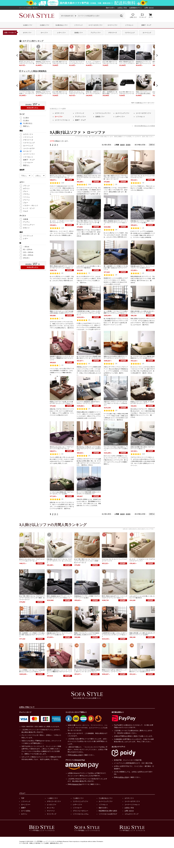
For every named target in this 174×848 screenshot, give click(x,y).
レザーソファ (61, 32)
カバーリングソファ (122, 113)
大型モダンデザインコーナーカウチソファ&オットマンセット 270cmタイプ (115, 403)
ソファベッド (78, 25)
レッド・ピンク (29, 208)
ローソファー (25, 804)
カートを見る (25, 811)
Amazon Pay (77, 784)
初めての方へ (110, 8)
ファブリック (28, 236)
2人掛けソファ (44, 25)
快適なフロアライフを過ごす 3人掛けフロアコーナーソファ (142, 402)
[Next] (157, 55)
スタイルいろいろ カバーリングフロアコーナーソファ (143, 176)
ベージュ (26, 197)
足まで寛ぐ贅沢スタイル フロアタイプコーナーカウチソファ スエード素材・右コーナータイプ (116, 177)
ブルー (25, 203)
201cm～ (26, 258)
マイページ (51, 811)
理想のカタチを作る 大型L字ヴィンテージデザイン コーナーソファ (115, 357)
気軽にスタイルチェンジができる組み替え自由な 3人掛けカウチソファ (61, 312)
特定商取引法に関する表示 (108, 811)
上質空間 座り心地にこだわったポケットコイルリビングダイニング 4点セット (89, 313)
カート (151, 17)
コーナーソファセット (62, 120)
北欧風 (25, 219)
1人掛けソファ (27, 25)
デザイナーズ (112, 32)
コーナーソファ (112, 25)
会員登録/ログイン (135, 8)
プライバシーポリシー (80, 811)
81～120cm (27, 249)
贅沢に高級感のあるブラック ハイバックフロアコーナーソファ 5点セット (116, 222)
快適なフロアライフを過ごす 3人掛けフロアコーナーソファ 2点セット (61, 402)
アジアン (26, 222)
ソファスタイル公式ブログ (108, 814)
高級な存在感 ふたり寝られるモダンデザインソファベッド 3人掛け (143, 312)
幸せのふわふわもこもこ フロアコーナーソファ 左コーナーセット (62, 176)
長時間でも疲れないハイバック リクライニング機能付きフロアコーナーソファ (62, 358)
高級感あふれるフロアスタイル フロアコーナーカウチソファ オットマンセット (89, 177)
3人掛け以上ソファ (62, 25)
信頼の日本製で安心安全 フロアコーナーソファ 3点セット (143, 447)
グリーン (26, 200)
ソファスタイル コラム (81, 814)
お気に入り (133, 17)
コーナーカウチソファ (95, 25)
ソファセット (129, 25)
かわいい (26, 228)
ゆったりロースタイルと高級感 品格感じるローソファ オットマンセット (89, 357)
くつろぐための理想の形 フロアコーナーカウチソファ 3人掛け (62, 492)
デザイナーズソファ (54, 801)
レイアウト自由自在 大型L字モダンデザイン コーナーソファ (88, 402)
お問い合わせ (149, 8)
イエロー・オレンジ (30, 205)
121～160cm (28, 252)
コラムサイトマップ (131, 814)
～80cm (26, 247)
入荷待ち (116, 398)
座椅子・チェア (146, 25)
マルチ (25, 211)
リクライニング (130, 32)
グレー (25, 191)
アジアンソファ (96, 32)
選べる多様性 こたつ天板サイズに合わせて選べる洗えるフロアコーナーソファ (116, 267)
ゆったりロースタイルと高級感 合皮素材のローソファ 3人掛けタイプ (143, 357)
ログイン (24, 814)
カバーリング (147, 32)
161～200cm (28, 255)
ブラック (26, 186)
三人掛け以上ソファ (105, 798)
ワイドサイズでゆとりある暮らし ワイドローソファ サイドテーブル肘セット (116, 448)
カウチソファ (27, 32)
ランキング (142, 17)
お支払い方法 (122, 8)
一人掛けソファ (52, 798)
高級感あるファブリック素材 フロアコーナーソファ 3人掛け (143, 221)
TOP (132, 103)
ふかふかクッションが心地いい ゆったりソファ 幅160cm (89, 266)
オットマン (51, 808)
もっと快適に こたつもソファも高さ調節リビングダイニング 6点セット (116, 312)
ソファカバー (77, 808)
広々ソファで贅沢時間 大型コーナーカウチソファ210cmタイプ (89, 492)
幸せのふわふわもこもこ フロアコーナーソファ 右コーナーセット (62, 447)
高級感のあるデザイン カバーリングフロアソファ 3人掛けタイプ (143, 266)
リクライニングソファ (103, 113)
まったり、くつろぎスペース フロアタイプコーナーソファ (62, 221)
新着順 (128, 145)
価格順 (122, 145)
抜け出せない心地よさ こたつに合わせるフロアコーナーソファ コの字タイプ (89, 448)
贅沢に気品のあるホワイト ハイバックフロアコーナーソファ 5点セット (62, 266)
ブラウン (26, 194)
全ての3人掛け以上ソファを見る (145, 125)
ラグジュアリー (29, 225)
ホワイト (26, 188)
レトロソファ (51, 804)
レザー (25, 238)
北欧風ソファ (78, 32)
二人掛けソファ (78, 798)
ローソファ (44, 32)
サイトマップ (51, 814)
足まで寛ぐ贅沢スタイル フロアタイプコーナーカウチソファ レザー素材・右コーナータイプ (89, 222)
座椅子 (23, 808)
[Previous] (17, 55)
